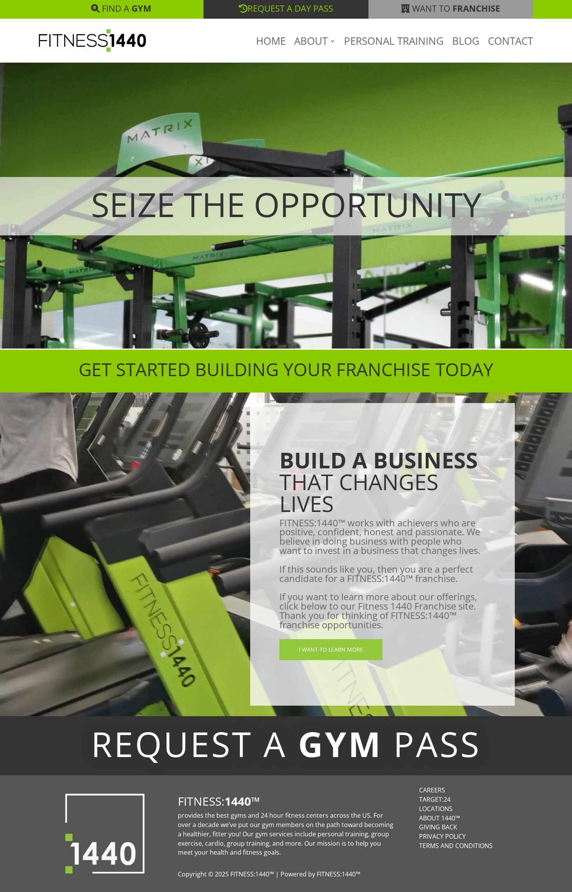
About (311, 42)
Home (271, 42)
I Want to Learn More (331, 649)
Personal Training (394, 42)
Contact (510, 42)
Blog (465, 42)
